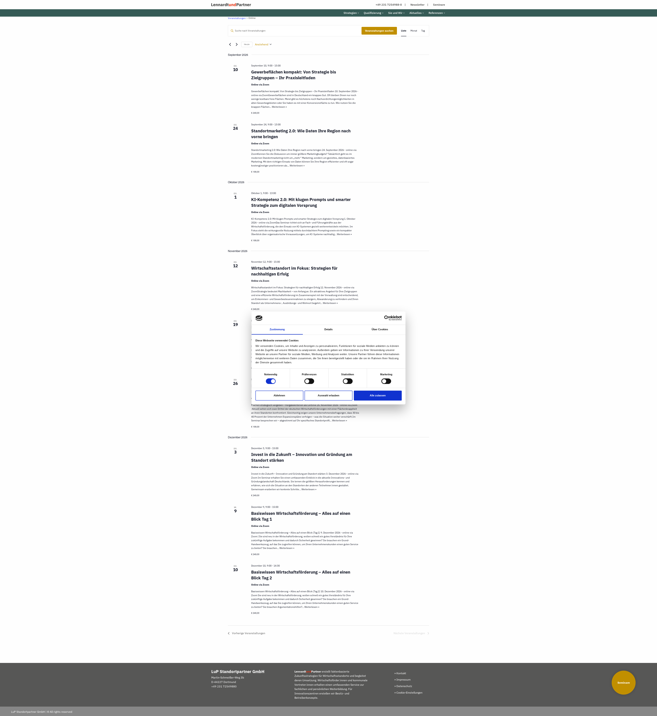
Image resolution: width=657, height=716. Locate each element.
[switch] (309, 381)
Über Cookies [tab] (380, 329)
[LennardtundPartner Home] (231, 4)
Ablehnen (279, 395)
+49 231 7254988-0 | (391, 4)
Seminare (623, 682)
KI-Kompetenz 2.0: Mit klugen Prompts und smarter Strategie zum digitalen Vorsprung (301, 202)
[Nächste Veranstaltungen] (237, 44)
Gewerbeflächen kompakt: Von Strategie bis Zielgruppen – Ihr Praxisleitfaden (293, 74)
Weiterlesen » (279, 106)
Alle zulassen (378, 395)
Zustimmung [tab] (277, 329)
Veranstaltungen (237, 18)
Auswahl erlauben (328, 395)
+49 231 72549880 (224, 686)
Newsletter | (419, 4)
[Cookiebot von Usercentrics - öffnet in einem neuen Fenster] (387, 318)
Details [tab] (328, 329)
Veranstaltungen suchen (379, 30)
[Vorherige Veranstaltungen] (230, 44)
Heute (247, 44)
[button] (358, 13)
